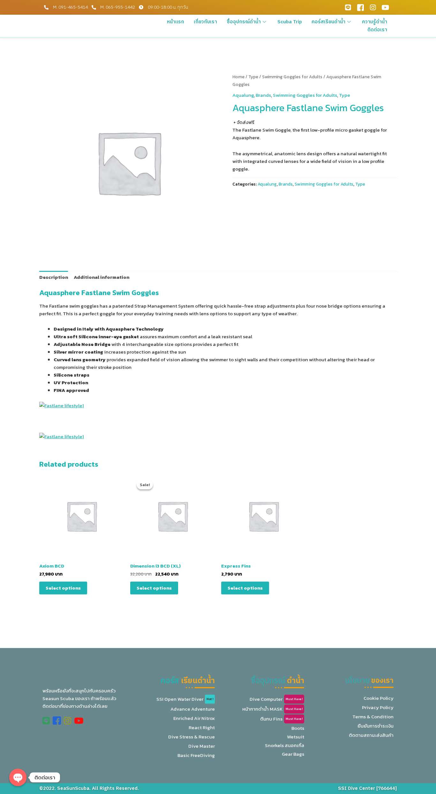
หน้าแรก (175, 22)
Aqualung (243, 95)
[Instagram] (373, 7)
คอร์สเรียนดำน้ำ (328, 22)
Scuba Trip (289, 22)
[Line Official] (348, 7)
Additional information (101, 277)
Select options (63, 588)
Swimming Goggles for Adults (292, 76)
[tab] (53, 277)
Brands (263, 95)
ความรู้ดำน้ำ (374, 22)
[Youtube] (385, 7)
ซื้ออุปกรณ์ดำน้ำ (244, 22)
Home (238, 76)
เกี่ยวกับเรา (205, 22)
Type (253, 76)
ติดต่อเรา (377, 30)
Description (53, 277)
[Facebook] (360, 7)
